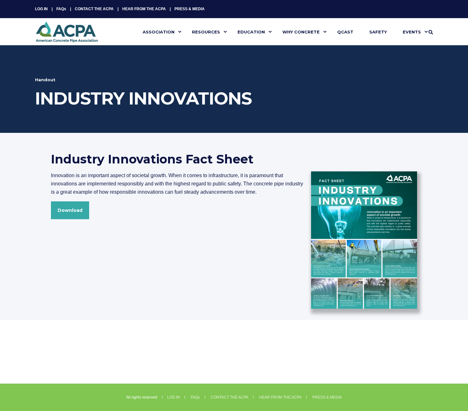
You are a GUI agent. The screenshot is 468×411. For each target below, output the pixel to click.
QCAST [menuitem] (345, 31)
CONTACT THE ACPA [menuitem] (94, 9)
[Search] (431, 31)
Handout (45, 79)
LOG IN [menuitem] (41, 9)
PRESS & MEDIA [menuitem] (189, 9)
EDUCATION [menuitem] (251, 31)
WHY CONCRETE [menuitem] (301, 31)
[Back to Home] (67, 38)
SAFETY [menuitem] (378, 31)
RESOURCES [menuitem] (206, 31)
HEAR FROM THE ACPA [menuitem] (144, 9)
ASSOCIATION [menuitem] (158, 31)
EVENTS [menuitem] (412, 31)
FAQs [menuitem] (61, 9)
